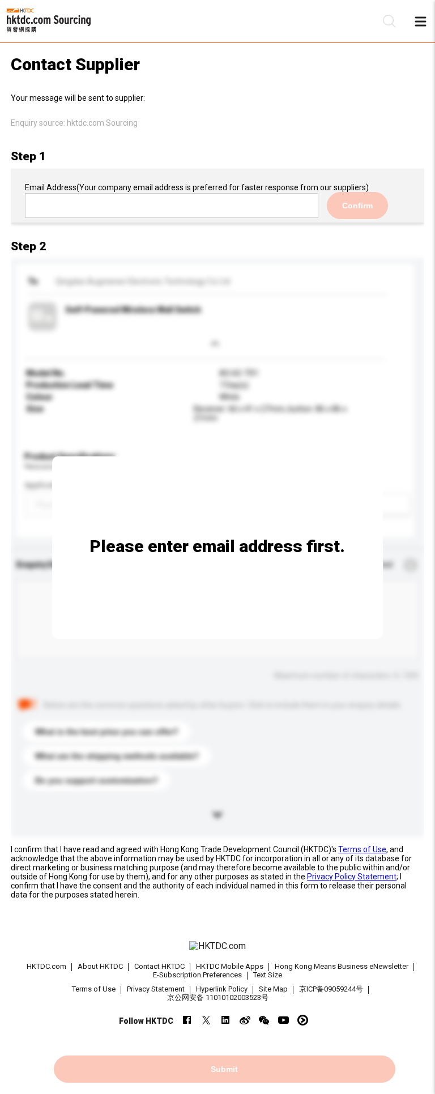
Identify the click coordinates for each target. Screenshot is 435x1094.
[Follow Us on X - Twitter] (206, 1020)
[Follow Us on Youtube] (283, 1020)
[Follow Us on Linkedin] (225, 1020)
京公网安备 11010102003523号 (217, 997)
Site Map (273, 989)
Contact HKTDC (159, 966)
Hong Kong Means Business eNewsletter (341, 966)
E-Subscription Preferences (197, 975)
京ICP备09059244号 (331, 989)
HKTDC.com (46, 966)
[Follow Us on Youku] (302, 1020)
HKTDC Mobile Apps (229, 966)
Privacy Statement (156, 989)
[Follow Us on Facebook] (187, 1020)
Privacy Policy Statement (351, 876)
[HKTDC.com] (217, 946)
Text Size (267, 975)
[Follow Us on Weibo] (245, 1020)
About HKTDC (100, 966)
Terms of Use (362, 849)
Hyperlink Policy (222, 989)
